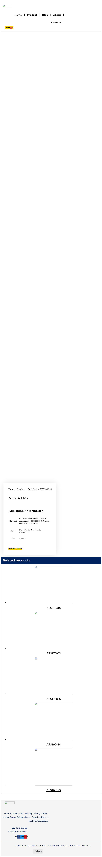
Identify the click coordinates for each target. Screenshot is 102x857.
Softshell (33, 489)
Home (18, 15)
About (57, 15)
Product (32, 15)
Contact (56, 22)
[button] (15, 549)
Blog (45, 15)
